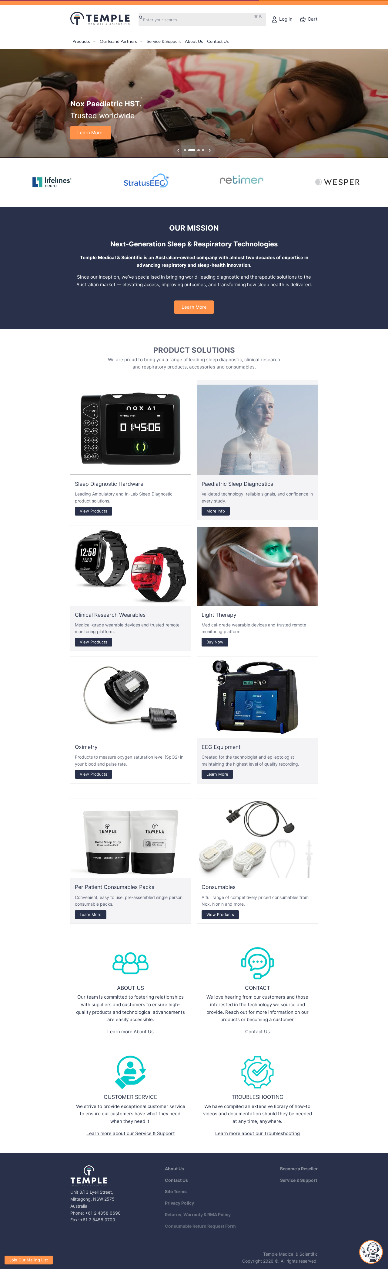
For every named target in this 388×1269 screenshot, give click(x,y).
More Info (215, 510)
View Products (93, 510)
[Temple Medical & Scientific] (103, 19)
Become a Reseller (299, 1168)
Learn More (194, 307)
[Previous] (7, 103)
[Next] (381, 103)
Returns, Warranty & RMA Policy (198, 1214)
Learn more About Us (130, 1031)
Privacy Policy (179, 1203)
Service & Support (298, 1180)
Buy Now (214, 641)
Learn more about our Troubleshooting (257, 1133)
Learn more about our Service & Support (130, 1133)
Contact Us (257, 1031)
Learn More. (90, 132)
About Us (174, 1168)
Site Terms (176, 1191)
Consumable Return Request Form (200, 1226)
